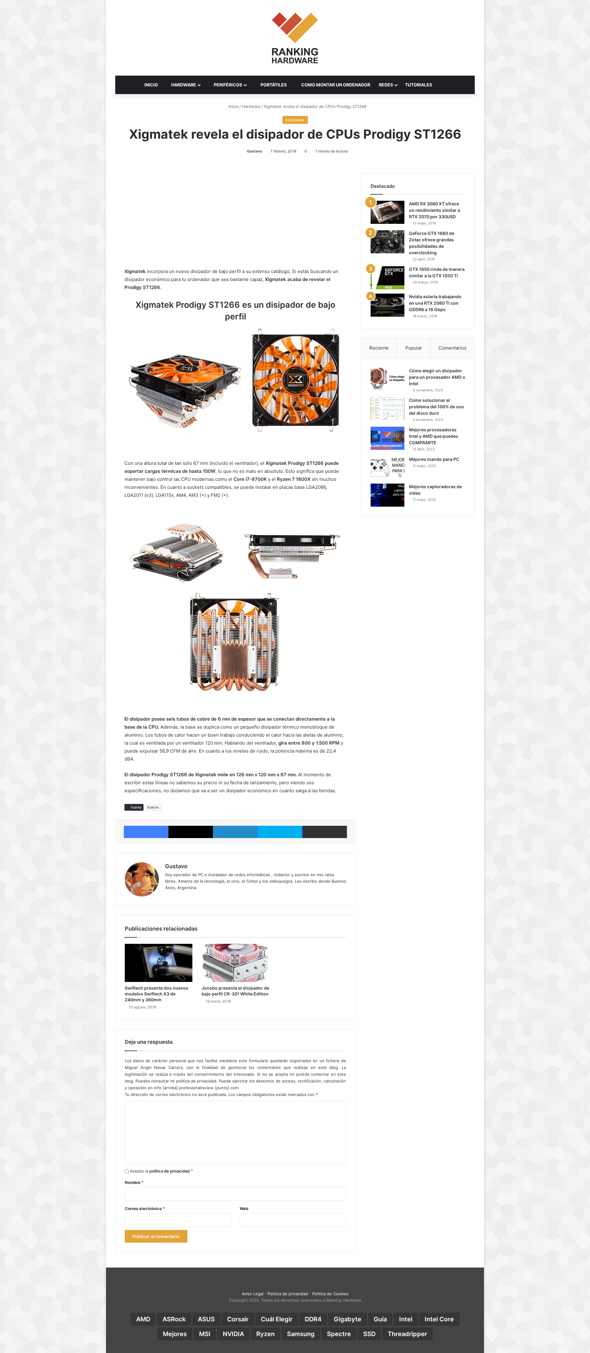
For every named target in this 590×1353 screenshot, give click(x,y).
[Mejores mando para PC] (387, 467)
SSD (369, 1334)
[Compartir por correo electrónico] (324, 832)
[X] (190, 832)
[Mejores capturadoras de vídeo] (387, 495)
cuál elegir (277, 1319)
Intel (405, 1319)
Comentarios (452, 348)
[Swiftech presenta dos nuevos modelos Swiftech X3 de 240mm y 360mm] (158, 963)
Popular (413, 348)
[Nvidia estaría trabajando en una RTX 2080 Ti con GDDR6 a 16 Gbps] (387, 305)
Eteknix (153, 807)
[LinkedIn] (235, 832)
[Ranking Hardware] (295, 37)
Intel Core (439, 1319)
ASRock (174, 1319)
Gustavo (254, 151)
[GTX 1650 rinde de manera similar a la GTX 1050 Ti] (387, 277)
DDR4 (313, 1319)
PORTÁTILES (273, 84)
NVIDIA (233, 1334)
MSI (204, 1334)
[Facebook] (146, 832)
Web (244, 1208)
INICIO (151, 84)
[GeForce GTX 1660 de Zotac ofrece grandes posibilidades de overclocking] (387, 241)
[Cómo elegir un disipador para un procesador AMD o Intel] (387, 379)
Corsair (238, 1319)
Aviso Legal (252, 1293)
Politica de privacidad (288, 1293)
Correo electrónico (145, 1208)
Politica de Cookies (330, 1293)
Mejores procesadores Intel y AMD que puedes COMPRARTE (433, 436)
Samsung (301, 1334)
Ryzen (265, 1334)
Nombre (134, 1182)
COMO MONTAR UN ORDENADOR (335, 84)
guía (380, 1319)
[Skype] (280, 832)
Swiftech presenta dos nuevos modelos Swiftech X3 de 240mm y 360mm (156, 993)
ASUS (206, 1319)
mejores (175, 1334)
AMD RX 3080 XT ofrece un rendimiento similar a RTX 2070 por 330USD (434, 210)
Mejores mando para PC (434, 459)
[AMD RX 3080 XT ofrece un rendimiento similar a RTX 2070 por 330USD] (387, 212)
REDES (386, 84)
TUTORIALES (418, 84)
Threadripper (407, 1334)
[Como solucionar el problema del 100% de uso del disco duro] (387, 408)
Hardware (251, 106)
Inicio (232, 106)
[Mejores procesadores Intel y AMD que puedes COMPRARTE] (387, 438)
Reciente (379, 348)
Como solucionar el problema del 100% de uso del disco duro (436, 407)
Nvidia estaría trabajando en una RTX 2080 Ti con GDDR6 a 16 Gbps (435, 303)
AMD (143, 1319)
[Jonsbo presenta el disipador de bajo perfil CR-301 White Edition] (235, 963)
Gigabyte (347, 1319)
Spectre (339, 1334)
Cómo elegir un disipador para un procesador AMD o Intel (437, 377)
